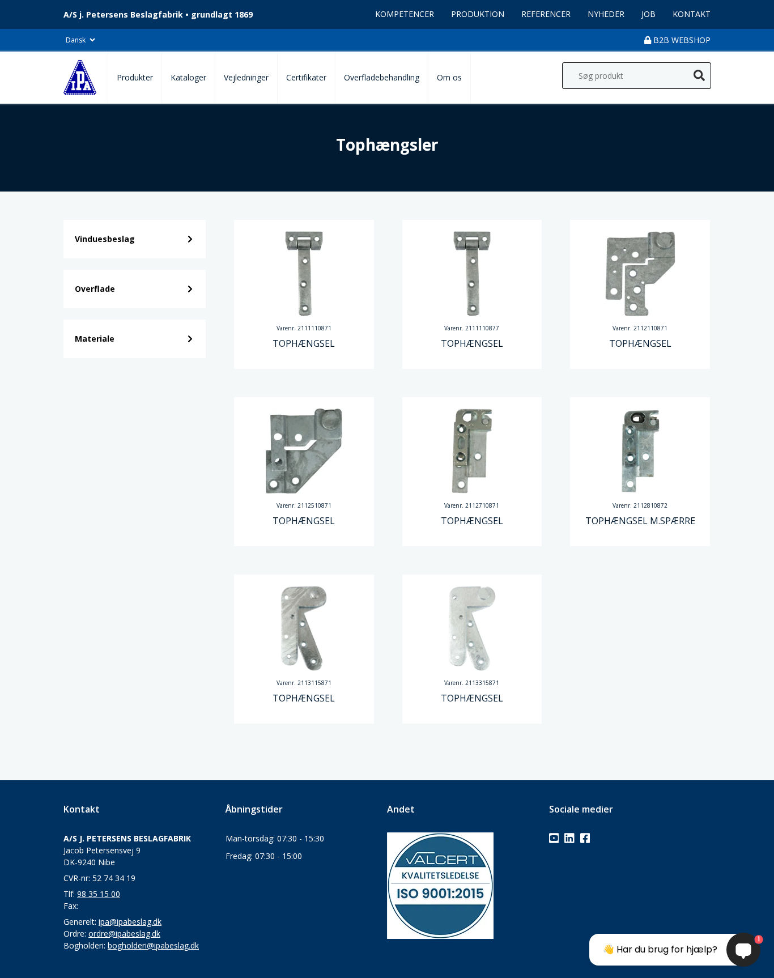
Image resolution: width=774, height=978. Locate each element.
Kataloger (188, 77)
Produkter (135, 77)
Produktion (477, 13)
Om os (449, 77)
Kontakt (692, 13)
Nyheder (606, 13)
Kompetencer (404, 13)
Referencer (546, 13)
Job (648, 13)
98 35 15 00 (98, 893)
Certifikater (306, 77)
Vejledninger (246, 77)
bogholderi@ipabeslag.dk (153, 945)
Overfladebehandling (381, 77)
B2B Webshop (681, 40)
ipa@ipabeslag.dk (130, 921)
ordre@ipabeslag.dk (124, 933)
